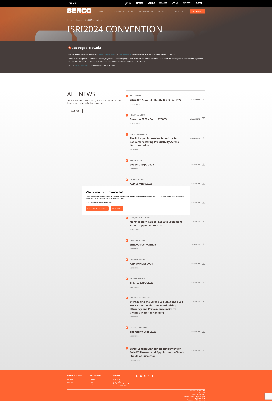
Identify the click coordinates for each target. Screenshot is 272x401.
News (91, 382)
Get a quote (197, 11)
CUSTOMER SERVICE (122, 11)
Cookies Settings (200, 398)
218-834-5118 (117, 379)
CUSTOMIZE (117, 208)
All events (78, 20)
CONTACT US (178, 11)
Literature (70, 382)
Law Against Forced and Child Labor (194, 396)
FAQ (91, 385)
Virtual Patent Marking (198, 394)
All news (75, 111)
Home (69, 20)
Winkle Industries (125, 54)
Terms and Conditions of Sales (196, 400)
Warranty (70, 379)
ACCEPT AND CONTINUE (97, 208)
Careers (92, 379)
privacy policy (108, 202)
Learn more (195, 100)
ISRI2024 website (81, 65)
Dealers (161, 11)
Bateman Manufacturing (106, 54)
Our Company (143, 11)
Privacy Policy (201, 392)
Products (101, 11)
